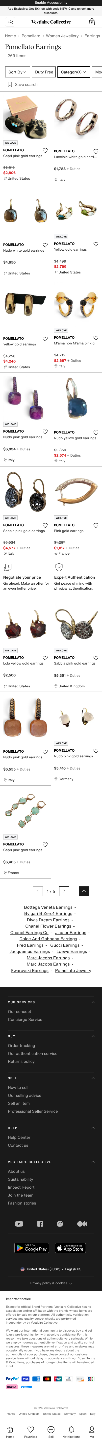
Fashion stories (22, 1203)
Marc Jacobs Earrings (48, 958)
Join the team (20, 1195)
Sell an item (19, 1103)
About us (16, 1171)
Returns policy (21, 1061)
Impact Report (21, 1187)
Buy (11, 1036)
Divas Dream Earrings (48, 920)
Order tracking (21, 1045)
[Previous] (38, 891)
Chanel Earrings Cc (29, 933)
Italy (93, 1414)
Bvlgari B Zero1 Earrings (48, 913)
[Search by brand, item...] (10, 22)
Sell (12, 1078)
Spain (83, 1414)
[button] (91, 21)
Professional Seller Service (33, 1111)
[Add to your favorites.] (45, 151)
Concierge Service (25, 1019)
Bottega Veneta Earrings (48, 907)
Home (10, 36)
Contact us (18, 1145)
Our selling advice (24, 1095)
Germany (70, 1414)
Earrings (92, 36)
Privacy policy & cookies (48, 1283)
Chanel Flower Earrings (48, 926)
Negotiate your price (22, 577)
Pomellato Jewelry (73, 971)
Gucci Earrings (64, 945)
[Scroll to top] (84, 891)
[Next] (64, 891)
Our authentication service (32, 1053)
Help (12, 1128)
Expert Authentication (74, 577)
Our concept (19, 1011)
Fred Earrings (30, 945)
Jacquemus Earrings (29, 951)
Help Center (19, 1137)
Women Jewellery (62, 36)
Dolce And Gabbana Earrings (48, 939)
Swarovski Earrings (30, 971)
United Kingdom (29, 1414)
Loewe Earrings (71, 951)
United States (52, 1414)
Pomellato (31, 36)
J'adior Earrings (70, 933)
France (10, 1414)
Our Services (21, 1002)
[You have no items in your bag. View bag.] (91, 21)
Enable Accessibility (51, 2)
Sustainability (20, 1179)
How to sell (18, 1087)
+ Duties (73, 168)
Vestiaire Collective (29, 1162)
